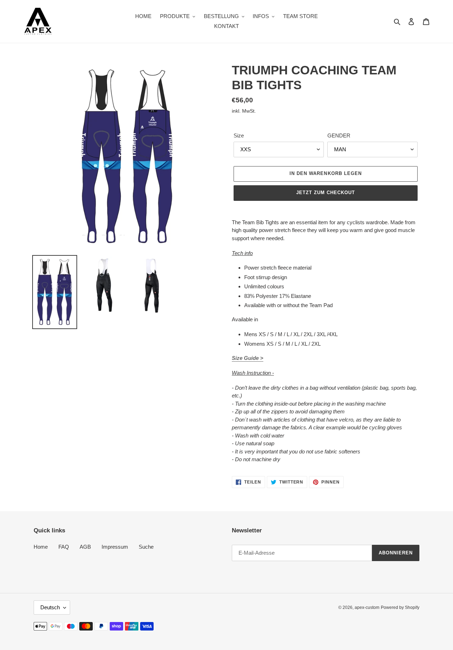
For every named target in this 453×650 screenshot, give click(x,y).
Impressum (115, 547)
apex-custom (367, 607)
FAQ (63, 547)
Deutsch (50, 607)
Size (239, 135)
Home (41, 547)
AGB (85, 547)
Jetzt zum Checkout (325, 192)
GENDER (338, 135)
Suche (146, 547)
